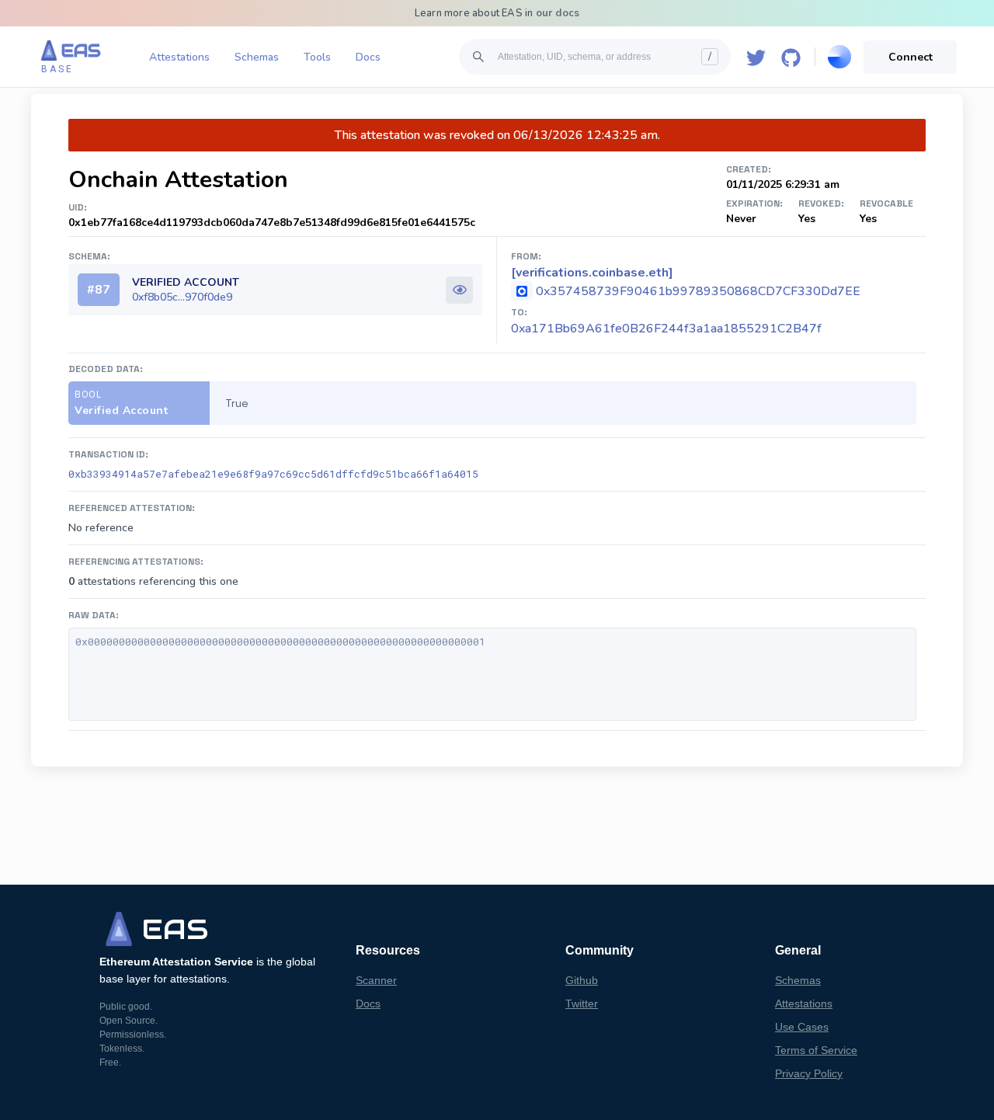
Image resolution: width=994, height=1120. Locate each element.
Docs (368, 57)
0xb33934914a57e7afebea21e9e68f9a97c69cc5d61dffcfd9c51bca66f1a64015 (273, 474)
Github (581, 980)
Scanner (376, 980)
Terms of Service (816, 1050)
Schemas (257, 57)
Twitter (581, 1003)
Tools (317, 57)
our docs (558, 13)
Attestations (179, 57)
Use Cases (802, 1027)
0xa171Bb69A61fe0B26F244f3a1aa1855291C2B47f (666, 328)
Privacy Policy (809, 1073)
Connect (910, 57)
